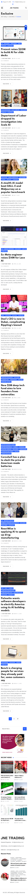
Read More (6, 83)
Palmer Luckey (15, 874)
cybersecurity (15, 858)
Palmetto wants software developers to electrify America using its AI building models (13, 604)
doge (17, 871)
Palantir (20, 873)
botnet (12, 857)
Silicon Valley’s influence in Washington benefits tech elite (19, 880)
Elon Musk (22, 871)
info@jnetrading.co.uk (19, 1)
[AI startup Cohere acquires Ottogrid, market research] (7, 788)
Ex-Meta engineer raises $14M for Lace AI (13, 258)
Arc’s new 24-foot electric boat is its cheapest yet (20, 798)
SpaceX (13, 876)
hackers (19, 860)
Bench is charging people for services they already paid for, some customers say (13, 674)
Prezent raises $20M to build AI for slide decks (13, 52)
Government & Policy (16, 872)
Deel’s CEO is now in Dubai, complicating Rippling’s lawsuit (13, 322)
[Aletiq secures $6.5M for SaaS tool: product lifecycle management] (7, 810)
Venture (17, 876)
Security (24, 861)
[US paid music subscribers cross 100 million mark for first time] (21, 810)
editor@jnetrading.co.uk (13, 849)
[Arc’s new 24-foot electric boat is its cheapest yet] (21, 788)
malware (18, 861)
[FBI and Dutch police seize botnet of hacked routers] (7, 767)
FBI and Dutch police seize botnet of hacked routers (7, 777)
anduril (13, 871)
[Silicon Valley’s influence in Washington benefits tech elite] (21, 767)
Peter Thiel (22, 874)
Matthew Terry (6, 58)
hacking (13, 861)
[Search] (26, 8)
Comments (5, 60)
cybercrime (18, 857)
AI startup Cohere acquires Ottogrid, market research (6, 798)
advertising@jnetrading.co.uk (16, 846)
